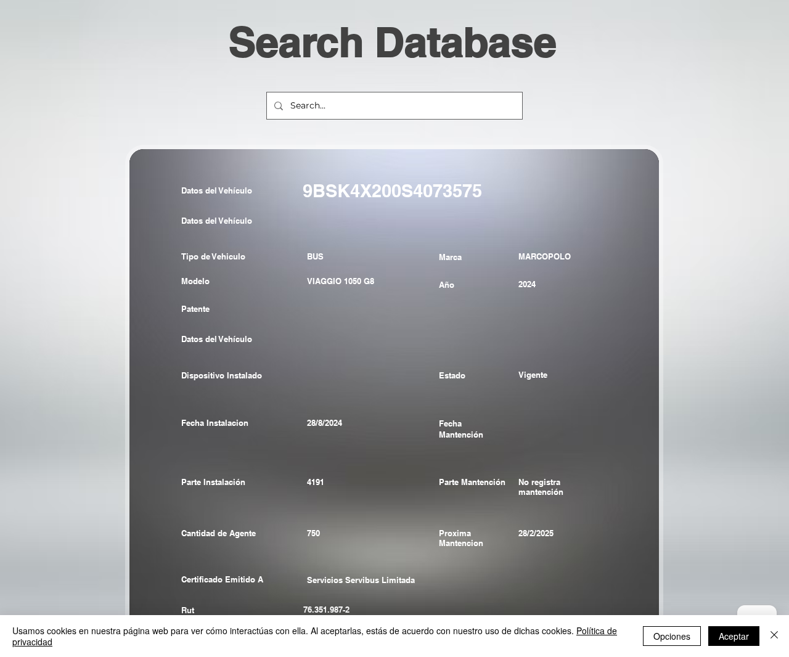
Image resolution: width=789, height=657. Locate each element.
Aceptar (734, 636)
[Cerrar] (774, 636)
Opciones (671, 636)
